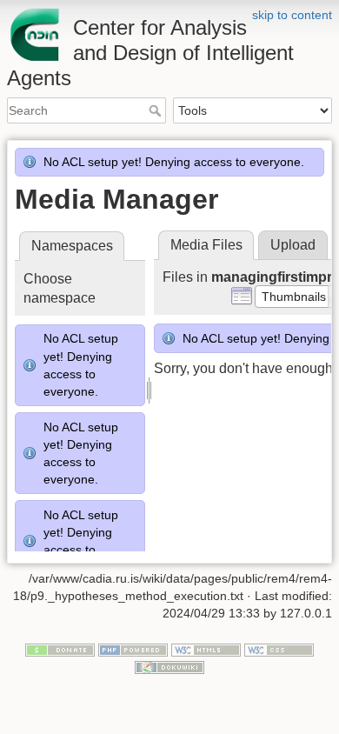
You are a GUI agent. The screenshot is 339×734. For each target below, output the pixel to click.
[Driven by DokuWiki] (169, 666)
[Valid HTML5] (206, 650)
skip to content (292, 15)
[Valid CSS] (279, 650)
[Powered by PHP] (133, 650)
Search (157, 110)
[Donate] (60, 650)
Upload (293, 244)
